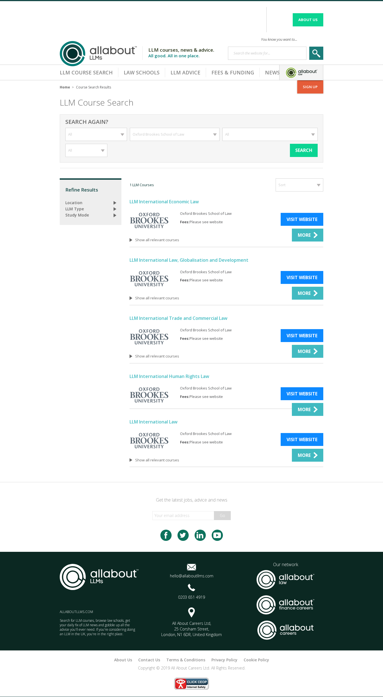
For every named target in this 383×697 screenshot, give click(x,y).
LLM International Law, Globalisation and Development (189, 260)
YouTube (217, 535)
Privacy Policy (224, 659)
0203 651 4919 (191, 597)
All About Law (301, 72)
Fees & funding (232, 72)
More (304, 235)
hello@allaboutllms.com (191, 575)
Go (222, 515)
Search (303, 150)
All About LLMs (101, 54)
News (272, 72)
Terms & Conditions (185, 659)
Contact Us (149, 659)
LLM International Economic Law (164, 202)
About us (308, 19)
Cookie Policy (256, 659)
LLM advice (185, 72)
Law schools (142, 72)
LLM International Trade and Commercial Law (178, 318)
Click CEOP (191, 684)
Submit (316, 53)
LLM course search (86, 72)
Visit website (302, 219)
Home (65, 87)
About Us (123, 659)
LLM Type (74, 208)
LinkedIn (200, 535)
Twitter (183, 535)
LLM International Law (153, 422)
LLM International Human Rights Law (169, 376)
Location (73, 202)
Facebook (166, 535)
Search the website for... (252, 53)
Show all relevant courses (157, 239)
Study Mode (77, 215)
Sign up (307, 84)
